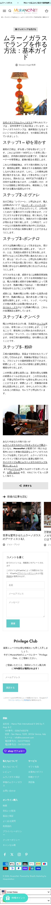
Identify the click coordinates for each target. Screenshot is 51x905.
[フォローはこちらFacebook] (5, 854)
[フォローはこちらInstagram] (19, 854)
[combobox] (25, 892)
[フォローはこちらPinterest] (26, 854)
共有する (27, 485)
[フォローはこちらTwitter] (12, 854)
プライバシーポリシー (26, 573)
